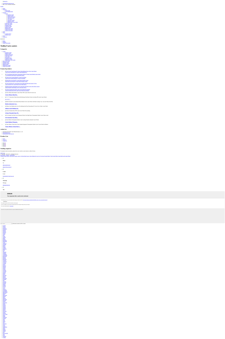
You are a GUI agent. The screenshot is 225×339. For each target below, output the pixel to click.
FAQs (4, 35)
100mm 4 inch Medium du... (12, 108)
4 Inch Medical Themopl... (11, 122)
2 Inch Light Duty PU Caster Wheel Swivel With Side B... (16, 84)
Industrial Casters (11, 21)
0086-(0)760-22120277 (7, 167)
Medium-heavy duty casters (13, 22)
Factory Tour (7, 10)
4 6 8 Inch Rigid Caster (24, 156)
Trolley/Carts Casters (11, 16)
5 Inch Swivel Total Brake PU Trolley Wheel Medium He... (16, 72)
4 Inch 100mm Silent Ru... (11, 94)
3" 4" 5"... (7, 99)
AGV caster (10, 19)
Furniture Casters (11, 14)
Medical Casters (10, 15)
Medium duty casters (9, 28)
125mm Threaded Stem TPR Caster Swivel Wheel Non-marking (17, 90)
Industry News (8, 34)
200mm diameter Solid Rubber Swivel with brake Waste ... (16, 87)
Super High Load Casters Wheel (64, 156)
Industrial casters (8, 25)
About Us (4, 9)
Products (4, 12)
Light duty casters (8, 26)
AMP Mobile (12, 155)
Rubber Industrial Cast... (11, 104)
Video (4, 31)
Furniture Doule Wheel (4, 156)
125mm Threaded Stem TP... (12, 113)
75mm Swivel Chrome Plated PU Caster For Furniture (15, 78)
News (4, 32)
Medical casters (8, 27)
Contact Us (5, 36)
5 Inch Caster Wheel (54, 156)
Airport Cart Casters (9, 30)
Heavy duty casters (8, 24)
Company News (8, 33)
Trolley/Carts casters (9, 29)
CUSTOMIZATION (9, 11)
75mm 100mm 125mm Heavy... (12, 126)
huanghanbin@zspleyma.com (8, 3)
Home (4, 8)
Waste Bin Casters (11, 17)
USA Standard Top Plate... (11, 117)
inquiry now (2, 153)
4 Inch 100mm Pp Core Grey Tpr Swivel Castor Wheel (39, 156)
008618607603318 (6, 185)
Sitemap (7, 155)
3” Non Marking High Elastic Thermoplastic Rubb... (15, 75)
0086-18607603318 (6, 132)
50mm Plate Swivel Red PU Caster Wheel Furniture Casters (16, 81)
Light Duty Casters (11, 20)
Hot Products (2, 155)
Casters (6, 13)
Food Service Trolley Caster (14, 156)
